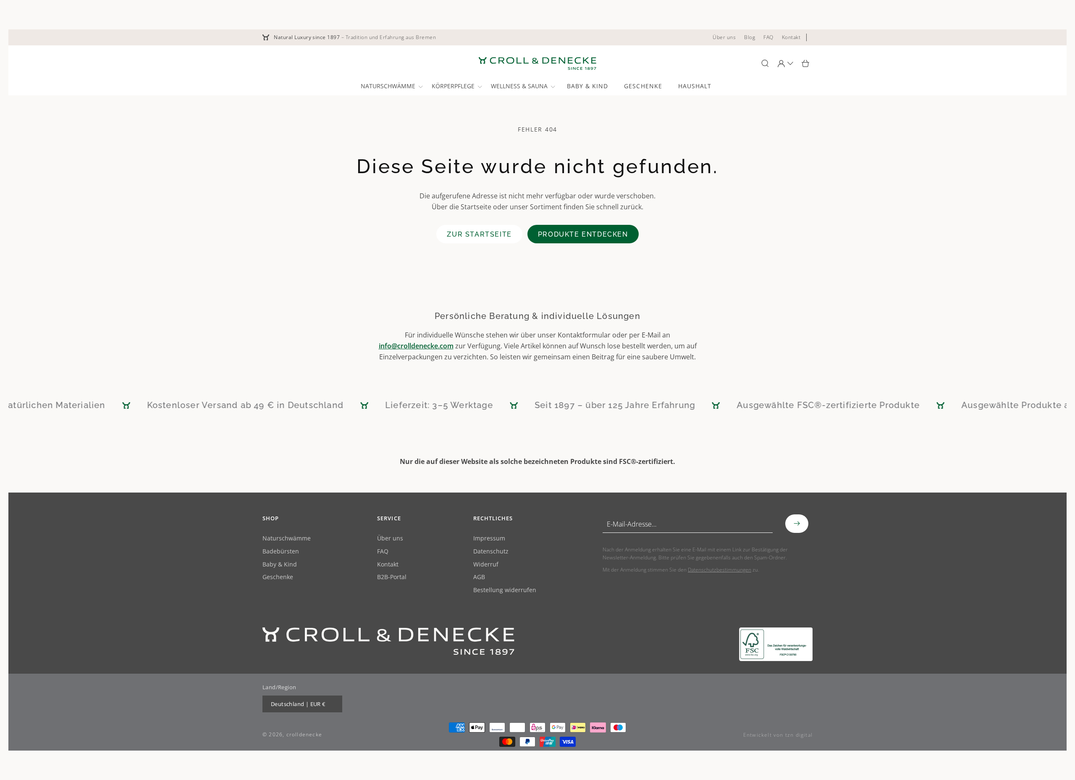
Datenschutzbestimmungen (719, 569)
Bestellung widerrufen (504, 590)
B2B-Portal (391, 577)
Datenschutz (491, 551)
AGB (479, 577)
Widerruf (485, 564)
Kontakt (388, 564)
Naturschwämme (286, 538)
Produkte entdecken (583, 234)
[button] (391, 86)
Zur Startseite (479, 234)
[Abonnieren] (796, 523)
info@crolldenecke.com (416, 345)
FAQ (382, 551)
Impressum (489, 538)
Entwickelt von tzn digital (778, 734)
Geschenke (277, 577)
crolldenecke (304, 734)
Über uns (390, 538)
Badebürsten (280, 551)
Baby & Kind (279, 564)
